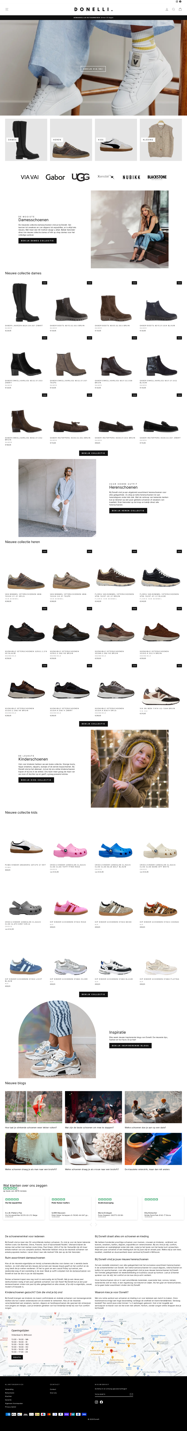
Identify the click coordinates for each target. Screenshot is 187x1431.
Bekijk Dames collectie (37, 241)
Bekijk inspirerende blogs (130, 1046)
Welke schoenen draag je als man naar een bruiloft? (31, 1169)
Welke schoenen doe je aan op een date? (145, 1127)
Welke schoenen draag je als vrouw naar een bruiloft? (92, 1169)
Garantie (8, 1400)
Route (17, 1357)
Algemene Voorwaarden (14, 1403)
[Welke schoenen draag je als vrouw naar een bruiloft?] (93, 1149)
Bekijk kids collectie (36, 780)
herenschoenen (173, 1265)
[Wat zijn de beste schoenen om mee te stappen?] (93, 1107)
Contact (53, 1389)
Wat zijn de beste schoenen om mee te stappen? (89, 1127)
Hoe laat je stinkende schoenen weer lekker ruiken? (31, 1127)
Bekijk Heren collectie (128, 511)
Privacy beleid (10, 1407)
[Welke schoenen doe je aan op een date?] (153, 1107)
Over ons (53, 1393)
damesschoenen (80, 1271)
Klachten (8, 1396)
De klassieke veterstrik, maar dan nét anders (147, 1169)
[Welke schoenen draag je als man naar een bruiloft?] (33, 1149)
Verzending (9, 1389)
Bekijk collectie (93, 453)
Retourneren (9, 1393)
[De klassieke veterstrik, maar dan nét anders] (153, 1149)
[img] (94, 1188)
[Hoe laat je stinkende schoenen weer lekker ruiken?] (33, 1107)
